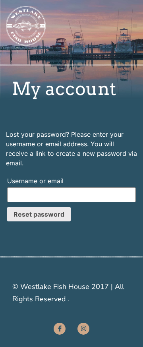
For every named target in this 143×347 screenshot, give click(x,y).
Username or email (35, 181)
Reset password (39, 214)
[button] (135, 26)
